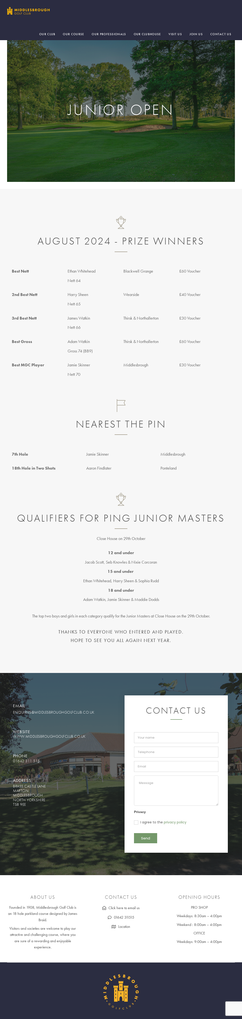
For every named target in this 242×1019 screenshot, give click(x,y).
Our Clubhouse (147, 34)
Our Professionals (109, 34)
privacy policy (175, 822)
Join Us (196, 34)
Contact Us (220, 34)
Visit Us (175, 34)
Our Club (47, 34)
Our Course (73, 34)
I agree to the (162, 822)
